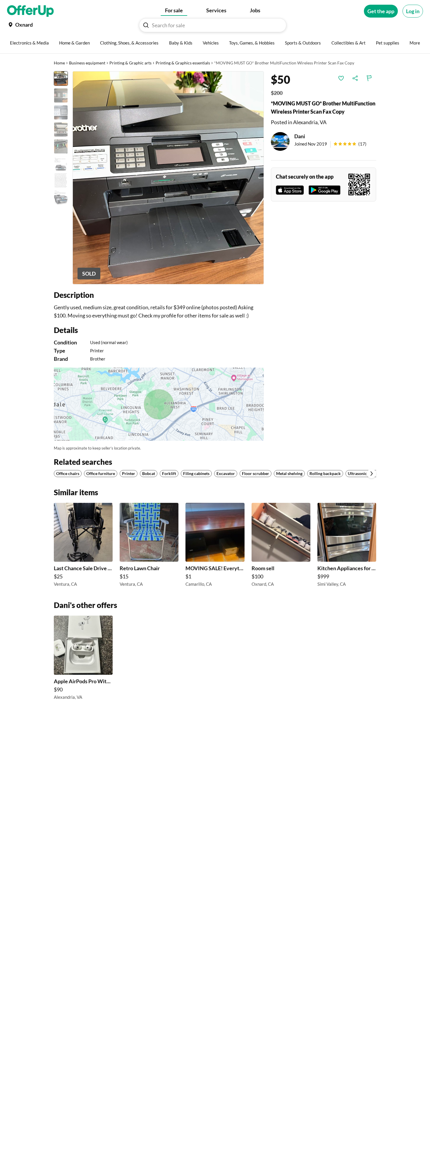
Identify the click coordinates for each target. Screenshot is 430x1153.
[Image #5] (61, 146)
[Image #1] (61, 78)
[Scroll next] (371, 473)
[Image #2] (61, 95)
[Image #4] (61, 129)
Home (59, 62)
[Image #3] (61, 112)
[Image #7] (61, 180)
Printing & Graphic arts (130, 62)
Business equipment (87, 62)
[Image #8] (61, 197)
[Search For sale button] (146, 25)
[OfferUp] (30, 11)
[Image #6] (61, 163)
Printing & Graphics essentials (183, 62)
